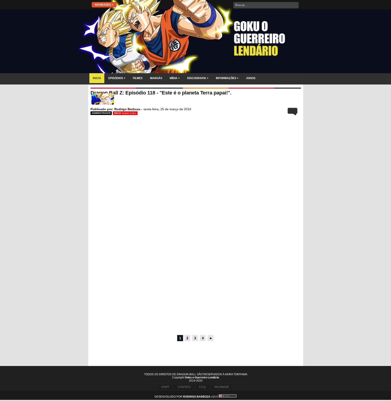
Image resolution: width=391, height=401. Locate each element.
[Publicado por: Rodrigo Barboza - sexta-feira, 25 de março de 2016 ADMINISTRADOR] (196, 99)
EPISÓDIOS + (116, 78)
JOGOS (250, 78)
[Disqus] (196, 272)
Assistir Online (129, 113)
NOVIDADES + (104, 4)
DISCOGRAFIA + (197, 78)
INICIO (97, 78)
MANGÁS (156, 78)
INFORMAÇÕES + (227, 78)
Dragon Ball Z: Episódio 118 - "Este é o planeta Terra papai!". (161, 93)
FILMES (138, 78)
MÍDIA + (175, 78)
